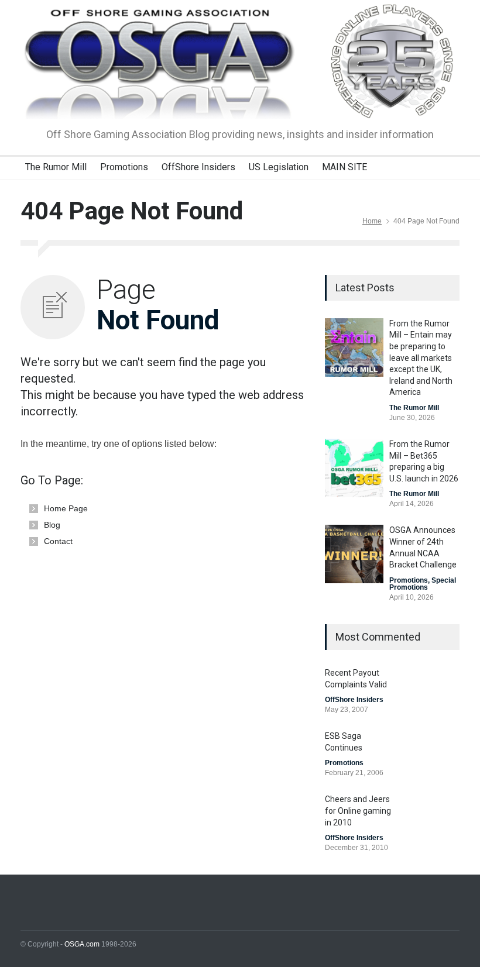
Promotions (124, 167)
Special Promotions (422, 583)
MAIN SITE (344, 167)
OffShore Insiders (198, 167)
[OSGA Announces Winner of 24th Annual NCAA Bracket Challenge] (354, 554)
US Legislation (278, 167)
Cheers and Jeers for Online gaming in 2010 (358, 810)
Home (372, 221)
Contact (58, 541)
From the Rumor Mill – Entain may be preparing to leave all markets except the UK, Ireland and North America (420, 358)
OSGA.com (82, 944)
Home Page (66, 508)
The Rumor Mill (56, 167)
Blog (52, 524)
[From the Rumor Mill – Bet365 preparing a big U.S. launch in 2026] (354, 468)
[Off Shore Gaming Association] (240, 99)
